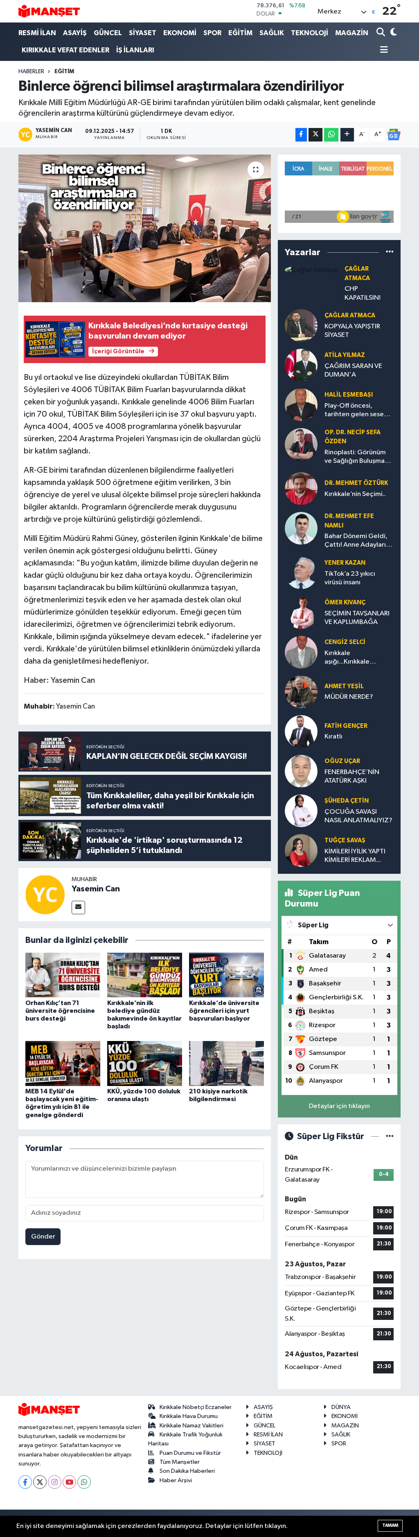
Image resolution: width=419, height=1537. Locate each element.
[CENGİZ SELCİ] (301, 651)
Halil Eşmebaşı (348, 395)
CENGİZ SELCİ (344, 642)
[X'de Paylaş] (315, 134)
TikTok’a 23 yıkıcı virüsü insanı (349, 578)
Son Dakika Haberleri (187, 1471)
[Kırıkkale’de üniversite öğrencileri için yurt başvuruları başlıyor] (226, 975)
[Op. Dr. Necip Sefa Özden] (301, 444)
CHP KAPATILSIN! (363, 293)
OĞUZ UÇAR (342, 761)
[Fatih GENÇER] (301, 731)
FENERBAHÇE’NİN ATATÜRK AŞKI (351, 776)
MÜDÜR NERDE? (348, 696)
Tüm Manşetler (180, 1462)
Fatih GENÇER (345, 726)
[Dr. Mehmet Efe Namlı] (301, 528)
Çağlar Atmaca (349, 315)
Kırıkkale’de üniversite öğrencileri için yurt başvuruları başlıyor (224, 1011)
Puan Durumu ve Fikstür (190, 1453)
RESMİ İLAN (37, 32)
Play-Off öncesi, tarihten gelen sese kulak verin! (354, 410)
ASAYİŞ (75, 32)
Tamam (390, 1525)
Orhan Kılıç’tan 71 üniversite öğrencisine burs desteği (60, 1011)
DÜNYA (341, 1407)
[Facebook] (25, 1482)
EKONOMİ (179, 32)
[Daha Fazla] (347, 134)
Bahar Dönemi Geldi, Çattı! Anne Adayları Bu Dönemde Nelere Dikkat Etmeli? (355, 541)
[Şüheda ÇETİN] (301, 810)
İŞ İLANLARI (135, 50)
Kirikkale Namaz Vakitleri (191, 1426)
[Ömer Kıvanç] (301, 612)
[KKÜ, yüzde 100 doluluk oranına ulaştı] (144, 1063)
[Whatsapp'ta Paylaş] (331, 134)
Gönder (43, 1236)
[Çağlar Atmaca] (311, 269)
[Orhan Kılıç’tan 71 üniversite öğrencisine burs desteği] (62, 975)
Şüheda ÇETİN (346, 801)
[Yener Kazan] (301, 572)
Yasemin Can (96, 889)
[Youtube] (69, 1482)
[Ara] (381, 33)
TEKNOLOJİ (309, 32)
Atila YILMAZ (344, 355)
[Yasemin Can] (45, 894)
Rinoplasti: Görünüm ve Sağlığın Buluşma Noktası (355, 457)
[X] (40, 1482)
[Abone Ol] (394, 134)
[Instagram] (54, 1482)
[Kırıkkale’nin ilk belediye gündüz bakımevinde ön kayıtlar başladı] (144, 975)
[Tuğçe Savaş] (301, 850)
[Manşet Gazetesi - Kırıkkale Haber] (49, 11)
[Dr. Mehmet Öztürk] (301, 488)
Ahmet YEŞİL (344, 686)
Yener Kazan (344, 563)
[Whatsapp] (84, 1482)
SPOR (212, 32)
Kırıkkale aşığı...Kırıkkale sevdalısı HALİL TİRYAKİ (358, 658)
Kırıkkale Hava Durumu (189, 1416)
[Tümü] (390, 252)
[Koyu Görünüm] (393, 33)
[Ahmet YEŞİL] (301, 691)
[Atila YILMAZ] (301, 364)
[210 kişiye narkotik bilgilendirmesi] (226, 1063)
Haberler (31, 71)
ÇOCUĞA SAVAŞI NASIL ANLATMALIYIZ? (358, 816)
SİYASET (142, 32)
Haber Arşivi (176, 1480)
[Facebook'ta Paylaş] (301, 134)
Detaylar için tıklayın (339, 1106)
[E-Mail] (78, 907)
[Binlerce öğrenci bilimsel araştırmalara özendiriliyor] (144, 229)
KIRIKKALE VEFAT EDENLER (65, 50)
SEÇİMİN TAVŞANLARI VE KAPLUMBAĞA (357, 618)
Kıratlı (333, 736)
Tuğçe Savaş (344, 840)
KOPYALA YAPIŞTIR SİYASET (352, 331)
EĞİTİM (240, 32)
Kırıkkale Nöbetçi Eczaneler (196, 1407)
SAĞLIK (271, 32)
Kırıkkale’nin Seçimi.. (355, 494)
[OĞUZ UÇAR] (301, 770)
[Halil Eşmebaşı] (301, 404)
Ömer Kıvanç (344, 602)
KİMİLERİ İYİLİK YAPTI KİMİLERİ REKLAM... (354, 856)
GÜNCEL (108, 32)
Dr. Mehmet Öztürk (356, 483)
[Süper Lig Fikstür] (390, 1136)
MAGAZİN (351, 32)
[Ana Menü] (382, 50)
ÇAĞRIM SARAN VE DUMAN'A (353, 370)
